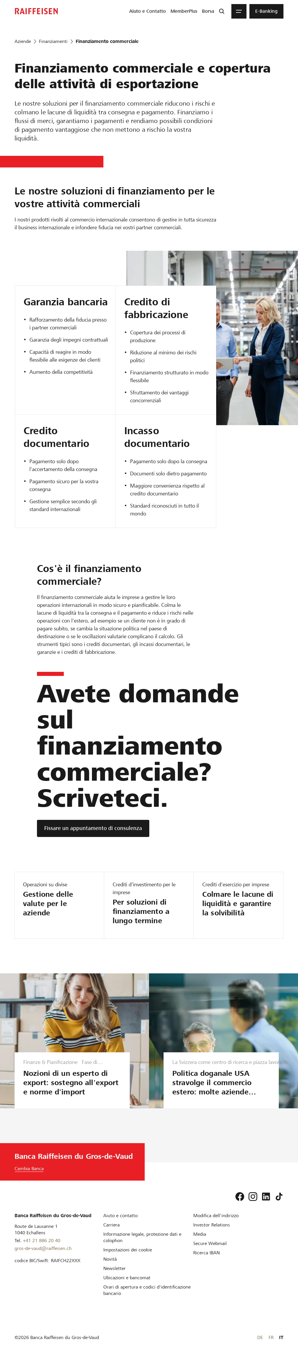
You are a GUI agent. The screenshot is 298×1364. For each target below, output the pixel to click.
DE (260, 1337)
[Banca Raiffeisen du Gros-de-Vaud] (36, 11)
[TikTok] (279, 1196)
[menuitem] (147, 11)
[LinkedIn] (266, 1196)
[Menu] (238, 11)
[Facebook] (239, 1196)
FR (271, 1337)
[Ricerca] (222, 11)
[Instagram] (253, 1196)
